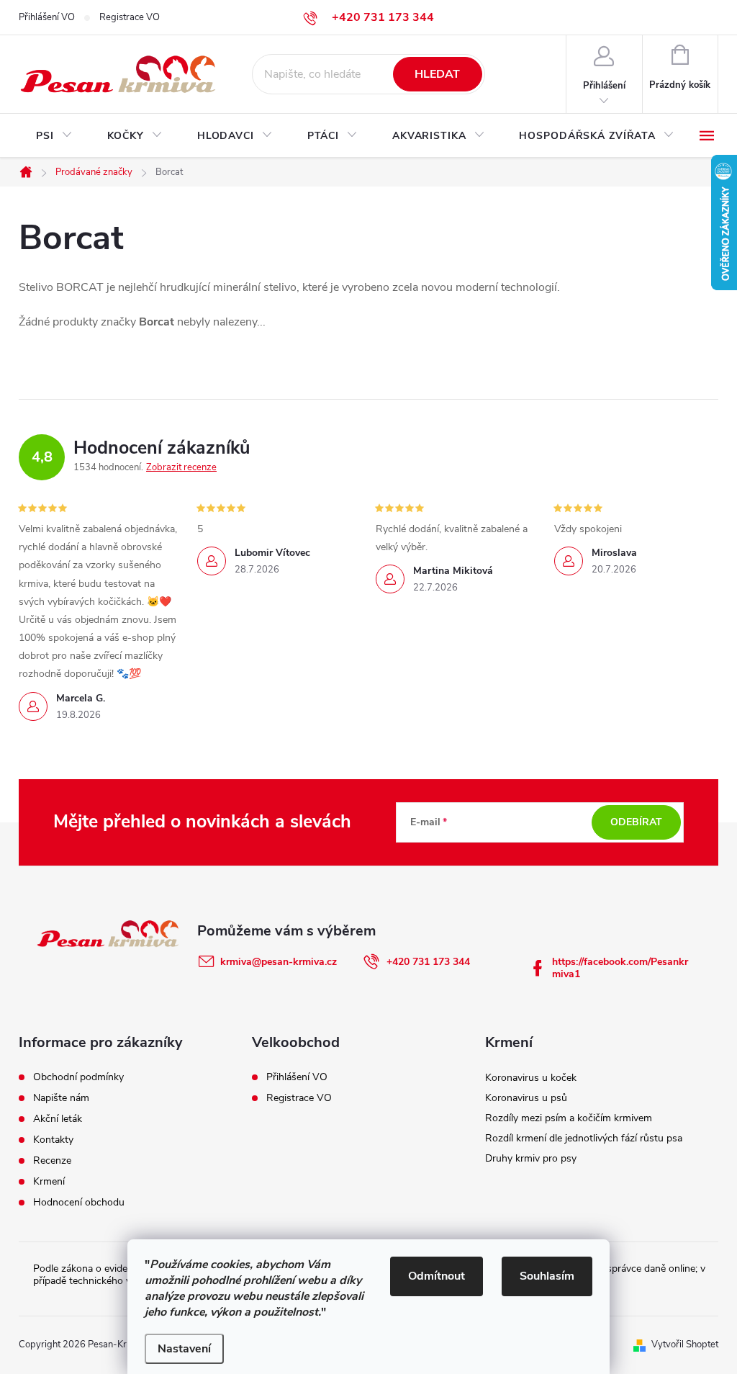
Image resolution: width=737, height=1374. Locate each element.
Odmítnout (436, 1276)
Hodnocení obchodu (79, 1202)
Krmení (49, 1181)
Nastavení (184, 1349)
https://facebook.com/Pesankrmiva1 (620, 968)
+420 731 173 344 (428, 962)
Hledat (437, 74)
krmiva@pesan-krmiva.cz (278, 962)
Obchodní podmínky (78, 1077)
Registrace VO (129, 17)
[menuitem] (54, 136)
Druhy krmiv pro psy (531, 1158)
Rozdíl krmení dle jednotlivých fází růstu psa (583, 1138)
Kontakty (53, 1140)
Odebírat (636, 822)
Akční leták (57, 1119)
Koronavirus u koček (531, 1078)
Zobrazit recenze (181, 467)
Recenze (52, 1161)
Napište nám (61, 1098)
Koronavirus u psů (526, 1098)
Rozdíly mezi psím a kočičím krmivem (568, 1118)
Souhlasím (547, 1276)
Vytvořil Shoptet (684, 1344)
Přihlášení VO (47, 17)
